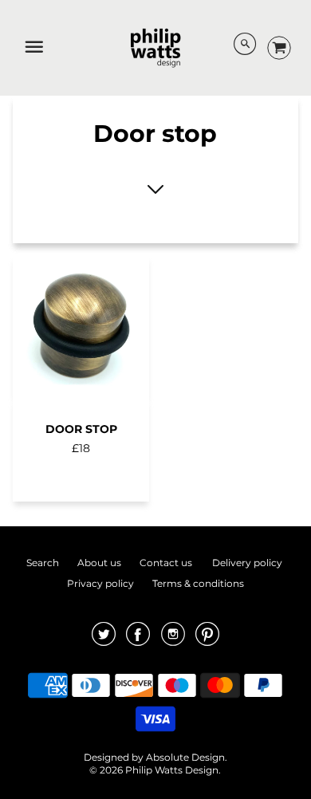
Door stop (81, 429)
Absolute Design (185, 757)
